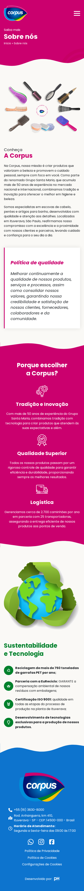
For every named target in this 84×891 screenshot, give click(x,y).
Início (7, 43)
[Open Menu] (77, 13)
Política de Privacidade (42, 851)
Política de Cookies (42, 857)
